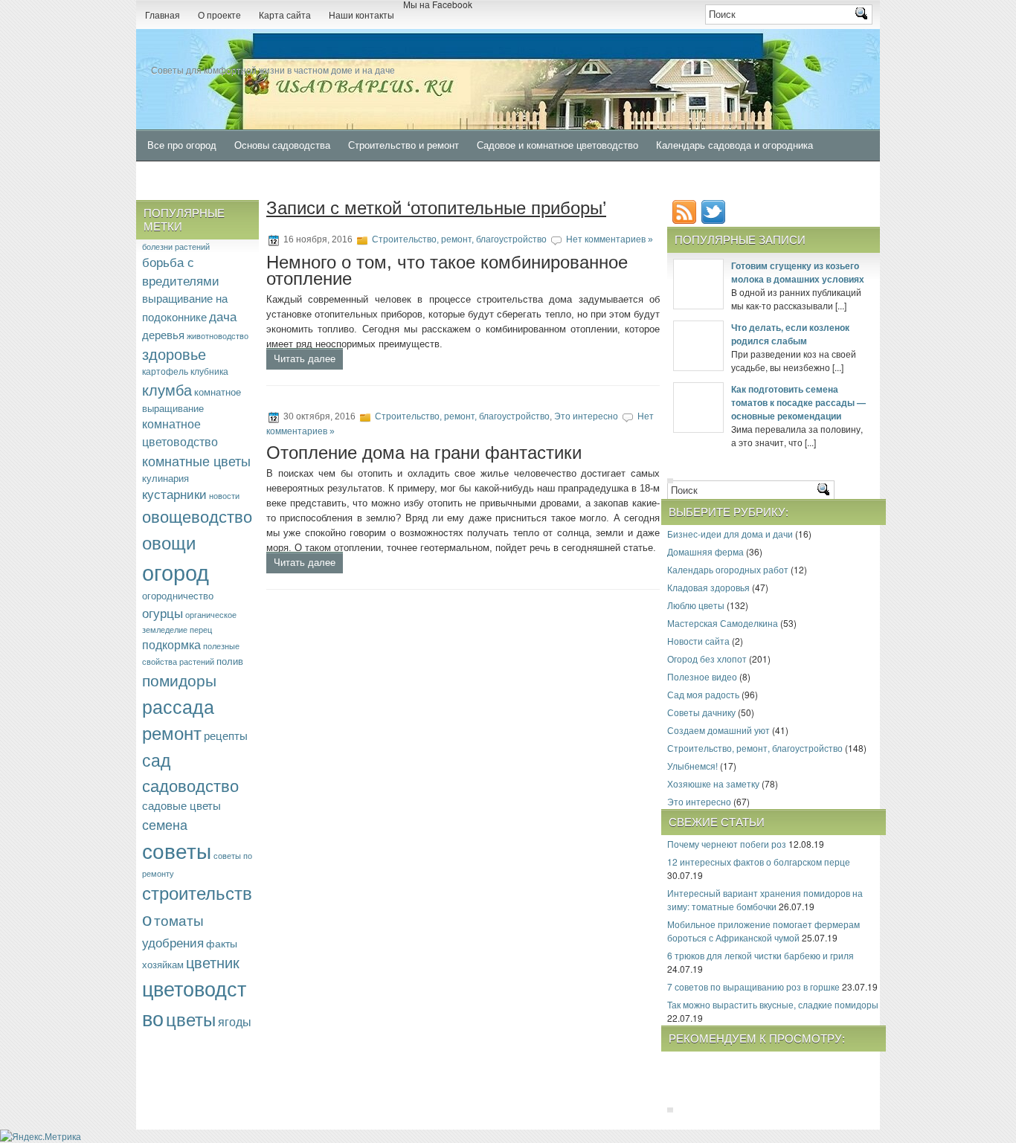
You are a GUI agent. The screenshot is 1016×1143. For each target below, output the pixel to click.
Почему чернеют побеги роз (726, 843)
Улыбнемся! (692, 765)
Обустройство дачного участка (531, 177)
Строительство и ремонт (403, 145)
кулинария (165, 478)
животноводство (217, 335)
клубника (209, 371)
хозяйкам (163, 964)
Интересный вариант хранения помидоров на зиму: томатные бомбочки (765, 899)
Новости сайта (698, 640)
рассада (178, 705)
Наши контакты (361, 15)
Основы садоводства (282, 145)
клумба (167, 389)
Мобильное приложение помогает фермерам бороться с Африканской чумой (763, 931)
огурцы (162, 612)
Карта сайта (285, 15)
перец (201, 629)
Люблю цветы (695, 605)
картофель (165, 370)
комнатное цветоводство (180, 432)
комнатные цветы (196, 460)
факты (221, 943)
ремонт (172, 732)
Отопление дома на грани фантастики (424, 452)
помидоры (179, 680)
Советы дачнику (701, 712)
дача (223, 315)
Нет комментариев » (609, 239)
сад (156, 759)
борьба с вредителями (180, 271)
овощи (169, 542)
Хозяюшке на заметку (713, 783)
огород (175, 571)
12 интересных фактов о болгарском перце (758, 861)
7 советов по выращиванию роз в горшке (753, 986)
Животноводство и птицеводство (369, 177)
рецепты (226, 735)
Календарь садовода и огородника (734, 145)
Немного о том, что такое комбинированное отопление (447, 270)
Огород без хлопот (707, 658)
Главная (162, 15)
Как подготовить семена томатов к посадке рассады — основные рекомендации (798, 402)
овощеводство (197, 515)
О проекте (219, 15)
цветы (191, 1018)
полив (229, 661)
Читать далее (304, 358)
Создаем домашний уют (718, 730)
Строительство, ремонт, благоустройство (459, 239)
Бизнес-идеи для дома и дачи (730, 533)
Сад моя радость (703, 694)
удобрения (173, 942)
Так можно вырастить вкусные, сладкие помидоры (772, 1004)
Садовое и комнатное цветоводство (557, 145)
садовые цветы (181, 805)
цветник (212, 962)
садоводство (190, 784)
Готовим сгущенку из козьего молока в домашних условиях (797, 272)
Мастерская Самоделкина (722, 622)
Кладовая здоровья (708, 587)
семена (164, 824)
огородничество (177, 595)
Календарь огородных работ (727, 569)
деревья (163, 334)
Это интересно (586, 416)
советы (176, 849)
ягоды (234, 1021)
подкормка (171, 644)
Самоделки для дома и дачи (212, 177)
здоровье (174, 353)
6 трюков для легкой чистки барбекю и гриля (760, 955)
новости (224, 495)
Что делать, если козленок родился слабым (790, 334)
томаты (179, 919)
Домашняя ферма (705, 551)
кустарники (174, 494)
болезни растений (176, 246)
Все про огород (181, 145)
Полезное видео (702, 676)
